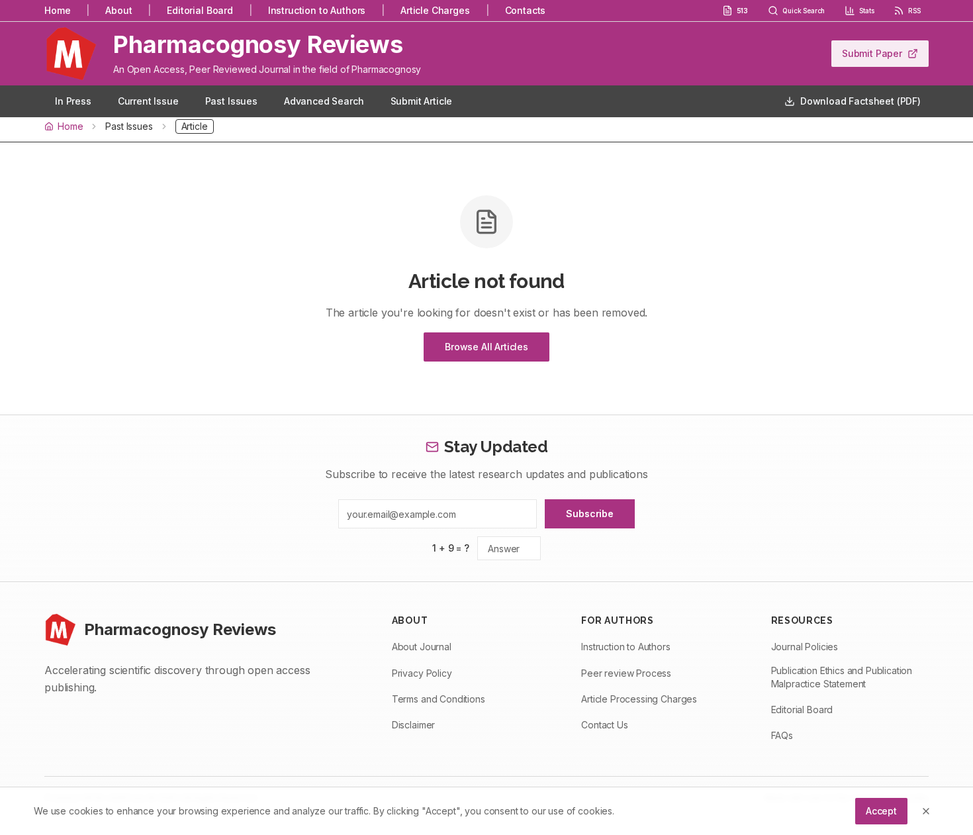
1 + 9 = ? (450, 548)
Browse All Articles (486, 346)
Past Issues (231, 101)
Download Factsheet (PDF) (860, 101)
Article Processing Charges (639, 699)
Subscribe (590, 513)
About (118, 10)
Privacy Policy (422, 673)
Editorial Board (200, 10)
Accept (881, 810)
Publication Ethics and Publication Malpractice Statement (842, 677)
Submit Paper (872, 53)
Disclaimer (413, 724)
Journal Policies (804, 646)
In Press (73, 101)
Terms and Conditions (438, 699)
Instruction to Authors (316, 10)
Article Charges (435, 10)
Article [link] (194, 126)
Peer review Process (626, 673)
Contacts (525, 10)
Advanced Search (324, 101)
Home (57, 10)
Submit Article (422, 101)
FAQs (782, 735)
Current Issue (148, 101)
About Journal (421, 646)
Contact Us (604, 724)
